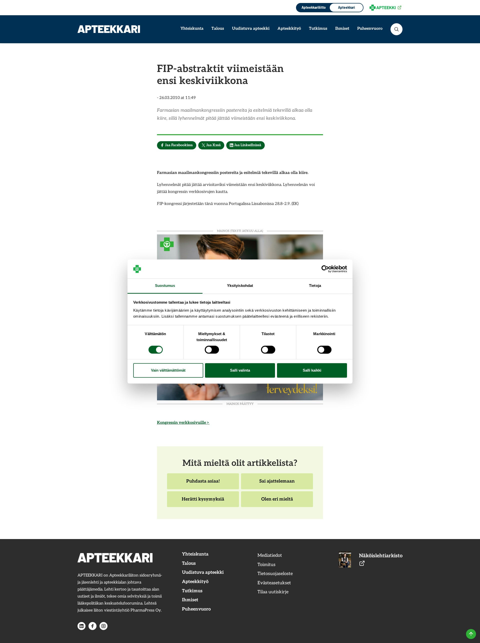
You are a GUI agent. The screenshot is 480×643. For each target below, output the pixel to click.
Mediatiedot (270, 555)
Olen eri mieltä (277, 501)
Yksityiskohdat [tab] (240, 286)
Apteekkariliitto (313, 7)
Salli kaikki (312, 370)
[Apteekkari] (109, 29)
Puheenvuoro (369, 28)
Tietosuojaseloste (275, 573)
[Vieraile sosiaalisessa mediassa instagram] (104, 626)
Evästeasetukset (274, 583)
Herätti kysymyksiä (203, 501)
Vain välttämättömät (168, 370)
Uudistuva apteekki (251, 28)
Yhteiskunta (192, 28)
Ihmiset (342, 28)
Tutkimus (318, 28)
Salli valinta (240, 370)
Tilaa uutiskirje (273, 592)
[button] (396, 29)
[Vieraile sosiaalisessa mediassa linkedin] (82, 626)
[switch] (212, 350)
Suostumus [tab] (165, 286)
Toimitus (267, 564)
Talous (218, 28)
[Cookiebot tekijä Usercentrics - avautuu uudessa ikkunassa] (325, 269)
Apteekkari (346, 7)
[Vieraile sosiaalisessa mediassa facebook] (92, 626)
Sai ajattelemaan (277, 483)
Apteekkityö (289, 28)
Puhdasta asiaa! (203, 483)
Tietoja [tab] (315, 286)
